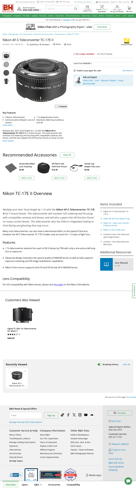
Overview (11, 484)
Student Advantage (79, 438)
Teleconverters (60, 34)
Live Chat (126, 2)
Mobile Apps (95, 475)
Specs (25, 484)
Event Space (76, 446)
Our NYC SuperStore (49, 438)
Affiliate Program (47, 449)
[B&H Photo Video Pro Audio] (9, 8)
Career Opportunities (49, 457)
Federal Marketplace (80, 434)
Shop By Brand (15, 457)
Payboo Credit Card (48, 446)
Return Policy (15, 434)
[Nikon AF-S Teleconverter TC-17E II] (40, 80)
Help (120, 2)
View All (67, 154)
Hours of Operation (48, 442)
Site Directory (15, 453)
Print (69, 44)
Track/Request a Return (19, 438)
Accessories (54, 484)
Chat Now (102, 26)
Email (13, 415)
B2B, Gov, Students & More (25, 2)
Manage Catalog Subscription (22, 442)
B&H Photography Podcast (82, 453)
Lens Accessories (26, 34)
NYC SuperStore (104, 2)
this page (58, 284)
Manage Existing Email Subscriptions (25, 422)
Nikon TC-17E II (73, 34)
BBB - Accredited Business (16, 475)
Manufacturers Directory (51, 453)
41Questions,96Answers (38, 44)
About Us (114, 2)
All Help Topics (16, 461)
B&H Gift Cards (116, 462)
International (15, 449)
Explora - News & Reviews (82, 449)
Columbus (66, 20)
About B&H (45, 434)
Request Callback (120, 444)
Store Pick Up (115, 458)
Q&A (38, 484)
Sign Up (51, 415)
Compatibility (73, 484)
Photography (13, 34)
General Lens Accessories (43, 34)
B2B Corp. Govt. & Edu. (81, 442)
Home (5, 34)
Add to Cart (26, 178)
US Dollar (122, 413)
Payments (13, 446)
